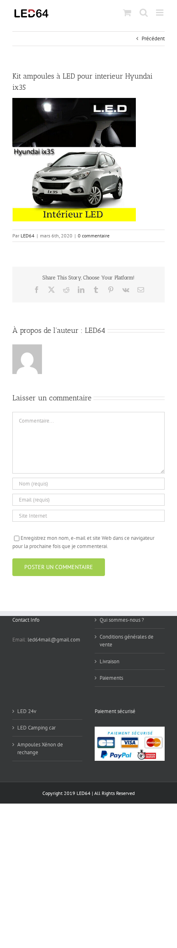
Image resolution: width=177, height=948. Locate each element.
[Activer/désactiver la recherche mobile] (144, 12)
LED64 (28, 235)
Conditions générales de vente (127, 640)
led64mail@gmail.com (54, 639)
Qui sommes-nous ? (122, 619)
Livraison (109, 661)
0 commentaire (93, 235)
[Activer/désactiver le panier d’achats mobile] (127, 12)
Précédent (153, 38)
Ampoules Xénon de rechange (40, 748)
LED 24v (26, 711)
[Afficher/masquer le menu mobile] (160, 12)
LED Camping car (36, 727)
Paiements (111, 677)
